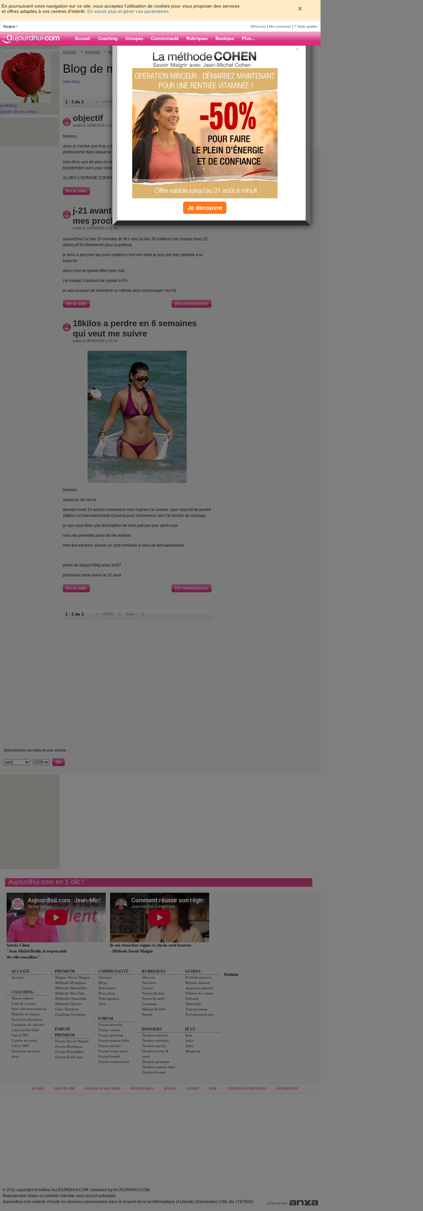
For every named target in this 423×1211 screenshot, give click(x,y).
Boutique (224, 38)
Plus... (248, 38)
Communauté (164, 38)
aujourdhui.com (32, 39)
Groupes (134, 38)
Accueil (82, 38)
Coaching (108, 38)
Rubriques (197, 38)
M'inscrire (258, 26)
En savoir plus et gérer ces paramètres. (128, 11)
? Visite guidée (305, 26)
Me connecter (280, 26)
